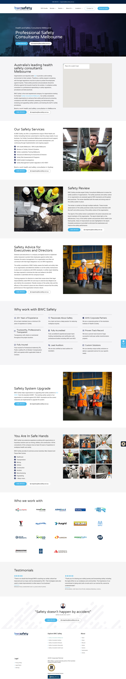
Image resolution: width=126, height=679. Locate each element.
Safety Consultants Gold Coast (56, 647)
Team (83, 637)
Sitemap (17, 667)
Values (83, 645)
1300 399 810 (55, 2)
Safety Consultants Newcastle (56, 645)
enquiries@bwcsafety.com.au (67, 2)
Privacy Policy (18, 662)
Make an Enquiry (124, 344)
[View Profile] (54, 676)
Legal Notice (18, 665)
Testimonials (85, 650)
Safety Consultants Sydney (55, 640)
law (35, 76)
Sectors (83, 647)
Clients (83, 652)
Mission (83, 642)
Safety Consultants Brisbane (55, 642)
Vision (83, 640)
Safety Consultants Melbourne (30, 96)
